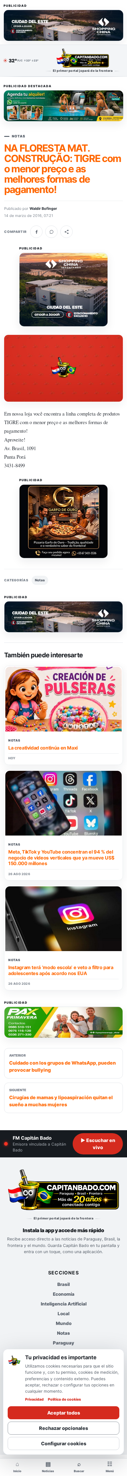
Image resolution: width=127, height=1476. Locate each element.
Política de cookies (64, 1399)
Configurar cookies (63, 1443)
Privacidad (34, 1399)
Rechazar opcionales (63, 1428)
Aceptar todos (63, 1413)
